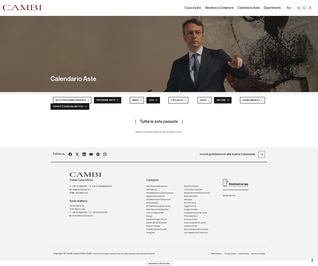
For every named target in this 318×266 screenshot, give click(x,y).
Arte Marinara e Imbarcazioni (158, 200)
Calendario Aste (249, 7)
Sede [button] (203, 100)
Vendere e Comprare (219, 7)
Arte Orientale (152, 203)
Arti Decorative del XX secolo (158, 206)
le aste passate (159, 122)
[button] (289, 8)
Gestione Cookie (258, 254)
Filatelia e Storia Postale (156, 229)
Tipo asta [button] (177, 100)
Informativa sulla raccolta (159, 263)
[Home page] (22, 7)
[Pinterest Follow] (98, 154)
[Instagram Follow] (105, 154)
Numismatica (190, 203)
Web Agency (216, 254)
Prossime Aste (106, 100)
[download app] (235, 183)
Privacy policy (230, 254)
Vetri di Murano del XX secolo (196, 229)
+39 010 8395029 (79, 186)
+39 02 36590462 (79, 213)
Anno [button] (135, 100)
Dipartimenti (272, 7)
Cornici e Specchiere (155, 213)
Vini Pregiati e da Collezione (196, 233)
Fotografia (150, 233)
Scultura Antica (190, 219)
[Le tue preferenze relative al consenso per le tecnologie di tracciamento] (312, 260)
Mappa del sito (229, 196)
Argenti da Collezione (155, 196)
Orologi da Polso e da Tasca (195, 213)
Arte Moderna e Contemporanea (159, 193)
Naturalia (188, 200)
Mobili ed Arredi (190, 196)
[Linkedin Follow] (84, 154)
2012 (152, 100)
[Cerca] (304, 8)
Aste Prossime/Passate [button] (71, 100)
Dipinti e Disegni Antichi (68, 106)
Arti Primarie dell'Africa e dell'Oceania (156, 188)
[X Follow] (77, 154)
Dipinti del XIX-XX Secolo (156, 223)
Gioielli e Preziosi (191, 186)
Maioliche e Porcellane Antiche (197, 193)
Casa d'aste (193, 7)
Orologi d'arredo (191, 210)
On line (221, 100)
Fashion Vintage (153, 226)
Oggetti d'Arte (190, 206)
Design (149, 216)
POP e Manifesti (190, 216)
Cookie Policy (243, 254)
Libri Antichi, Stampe (193, 190)
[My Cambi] (311, 8)
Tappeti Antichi (190, 226)
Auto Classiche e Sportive (157, 210)
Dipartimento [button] (251, 100)
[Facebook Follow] (70, 154)
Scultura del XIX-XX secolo (195, 223)
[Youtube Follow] (91, 154)
